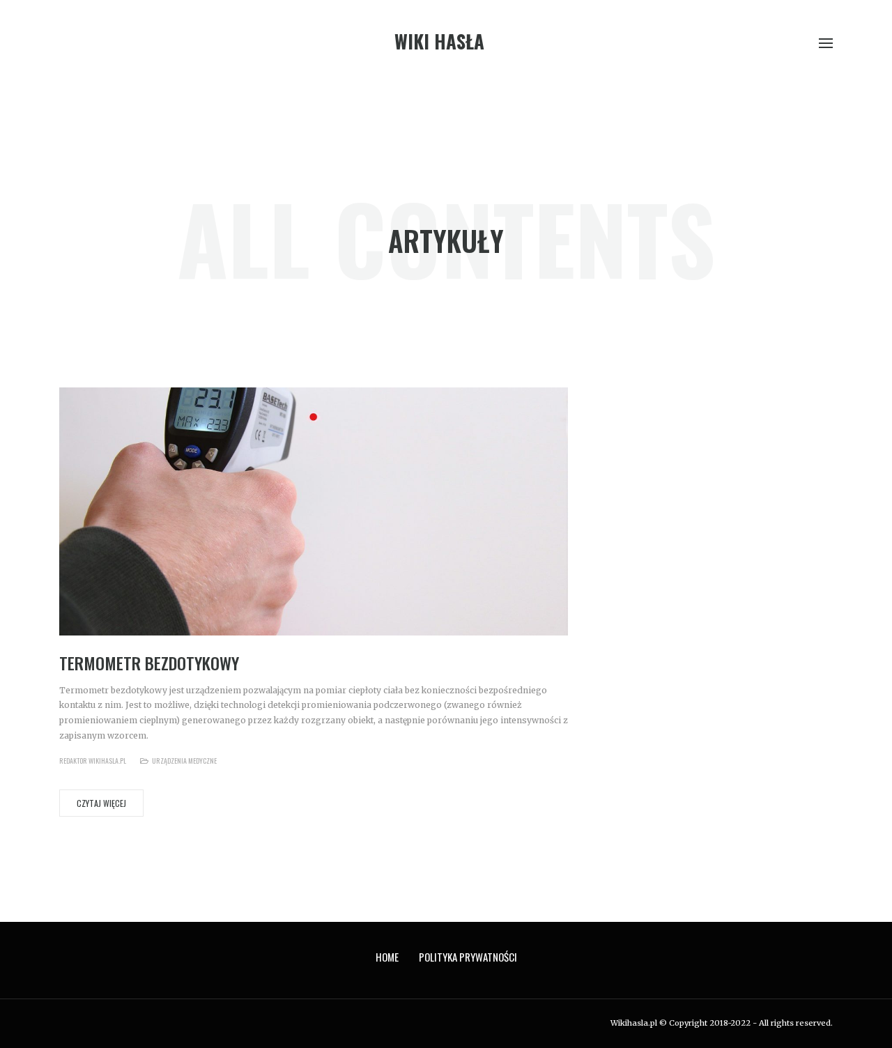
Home (387, 956)
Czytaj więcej (101, 803)
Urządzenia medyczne (184, 760)
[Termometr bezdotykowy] (313, 511)
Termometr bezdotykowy (149, 662)
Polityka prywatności (468, 956)
